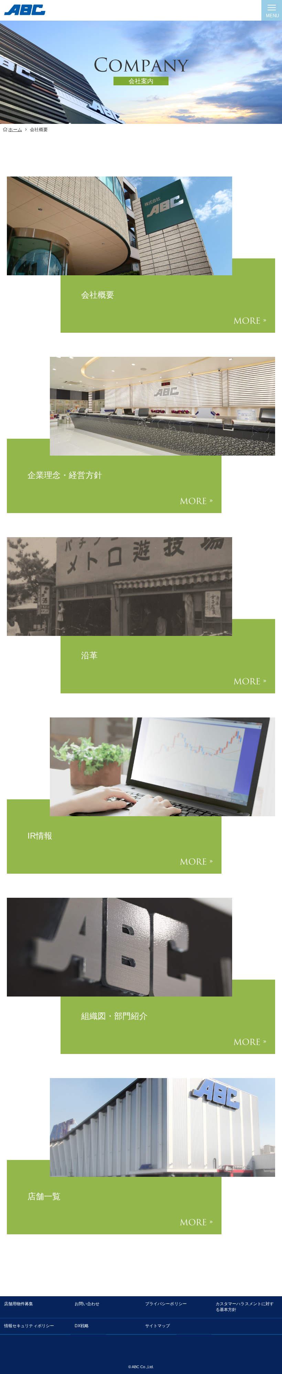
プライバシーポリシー (166, 1303)
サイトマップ (157, 1325)
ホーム (15, 129)
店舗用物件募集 (18, 1303)
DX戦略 (82, 1325)
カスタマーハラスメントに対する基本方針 (245, 1306)
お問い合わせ (87, 1303)
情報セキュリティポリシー (29, 1325)
